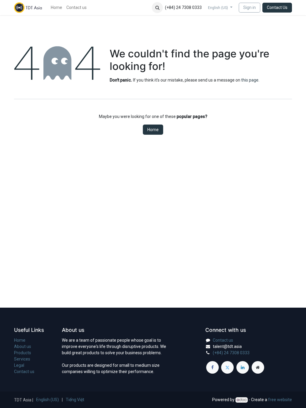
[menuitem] (56, 7)
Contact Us (277, 7)
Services (22, 359)
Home (153, 129)
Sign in (249, 7)
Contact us (24, 371)
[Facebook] (212, 367)
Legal (19, 365)
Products (22, 352)
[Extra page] (258, 367)
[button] (157, 7)
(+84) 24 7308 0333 (231, 352)
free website (280, 399)
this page (249, 80)
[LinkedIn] (242, 367)
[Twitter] (227, 367)
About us (22, 346)
